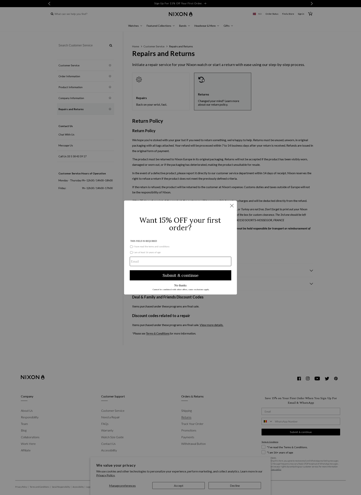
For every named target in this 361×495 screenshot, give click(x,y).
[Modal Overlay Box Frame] (180, 247)
